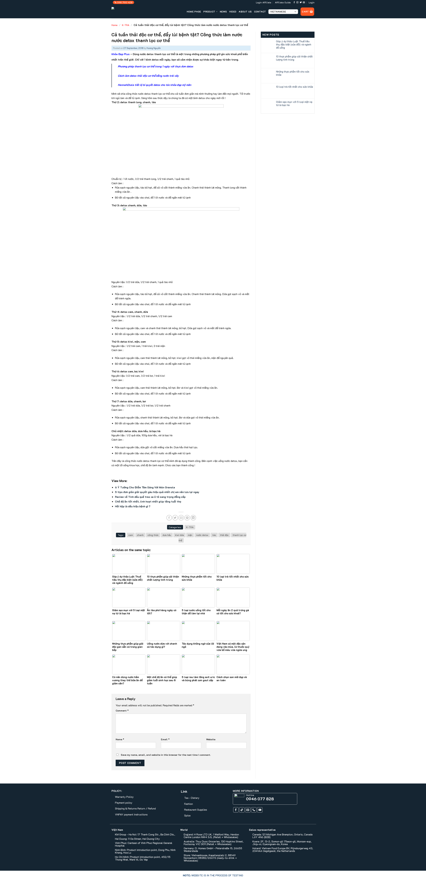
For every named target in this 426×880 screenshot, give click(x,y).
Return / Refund (146, 808)
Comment (122, 710)
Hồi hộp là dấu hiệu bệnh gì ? (132, 506)
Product (209, 11)
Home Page (194, 11)
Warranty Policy (124, 796)
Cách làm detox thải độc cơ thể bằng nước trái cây (148, 75)
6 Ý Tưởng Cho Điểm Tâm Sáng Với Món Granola (145, 487)
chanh (140, 535)
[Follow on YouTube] (260, 810)
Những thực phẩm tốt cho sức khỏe (292, 73)
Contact (260, 11)
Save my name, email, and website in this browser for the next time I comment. (166, 754)
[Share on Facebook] (169, 517)
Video (232, 11)
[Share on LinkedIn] (193, 517)
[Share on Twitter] (175, 517)
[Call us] (254, 810)
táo (214, 535)
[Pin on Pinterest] (187, 517)
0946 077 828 (260, 798)
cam (130, 535)
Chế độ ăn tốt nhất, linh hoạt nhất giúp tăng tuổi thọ (148, 501)
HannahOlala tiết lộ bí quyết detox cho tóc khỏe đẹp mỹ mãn (154, 85)
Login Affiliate (263, 2)
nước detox (202, 535)
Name (120, 739)
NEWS (223, 11)
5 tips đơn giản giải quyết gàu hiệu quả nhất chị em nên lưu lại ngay (157, 492)
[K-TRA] (124, 11)
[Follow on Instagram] (297, 2)
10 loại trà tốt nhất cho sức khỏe (294, 86)
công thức (153, 535)
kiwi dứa (179, 535)
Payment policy (123, 802)
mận (190, 535)
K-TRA (125, 25)
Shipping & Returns (126, 808)
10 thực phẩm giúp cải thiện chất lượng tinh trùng (294, 58)
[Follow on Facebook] (294, 2)
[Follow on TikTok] (242, 810)
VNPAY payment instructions (131, 814)
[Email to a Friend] (181, 517)
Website (210, 739)
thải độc (224, 535)
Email (165, 739)
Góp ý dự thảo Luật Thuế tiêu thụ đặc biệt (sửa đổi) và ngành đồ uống (293, 44)
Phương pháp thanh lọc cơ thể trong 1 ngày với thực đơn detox (155, 66)
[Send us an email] (304, 2)
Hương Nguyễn (154, 48)
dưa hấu (167, 535)
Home (114, 25)
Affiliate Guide (283, 2)
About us (245, 11)
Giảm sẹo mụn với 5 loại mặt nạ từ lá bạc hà (294, 103)
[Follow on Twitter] (301, 2)
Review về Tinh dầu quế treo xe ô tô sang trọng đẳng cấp (150, 496)
